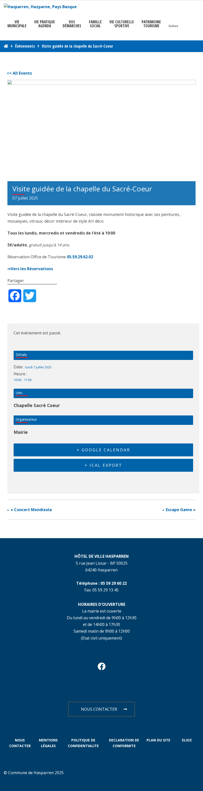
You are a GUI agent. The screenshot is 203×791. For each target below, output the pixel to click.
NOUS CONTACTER (99, 709)
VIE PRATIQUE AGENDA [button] (44, 23)
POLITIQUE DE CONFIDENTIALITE (83, 743)
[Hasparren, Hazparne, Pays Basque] (40, 6)
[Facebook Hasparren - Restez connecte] (101, 668)
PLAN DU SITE (158, 740)
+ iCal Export (103, 465)
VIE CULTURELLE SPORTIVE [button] (121, 23)
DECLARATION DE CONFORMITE (124, 743)
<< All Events (19, 73)
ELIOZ (187, 740)
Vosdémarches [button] (72, 23)
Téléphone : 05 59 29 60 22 (101, 583)
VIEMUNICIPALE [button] (16, 23)
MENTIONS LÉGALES (48, 743)
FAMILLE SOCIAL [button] (95, 23)
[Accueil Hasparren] (6, 46)
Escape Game (181, 509)
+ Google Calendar (103, 450)
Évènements (25, 46)
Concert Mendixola (31, 509)
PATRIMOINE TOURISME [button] (151, 23)
